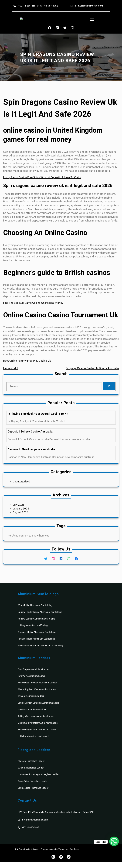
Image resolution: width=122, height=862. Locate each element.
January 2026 (21, 508)
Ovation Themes (58, 849)
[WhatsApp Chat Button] (114, 841)
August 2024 (20, 512)
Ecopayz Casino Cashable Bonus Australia (92, 368)
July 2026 (18, 504)
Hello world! (10, 368)
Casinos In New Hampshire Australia (31, 449)
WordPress (74, 849)
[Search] (109, 386)
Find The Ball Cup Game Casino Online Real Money (33, 302)
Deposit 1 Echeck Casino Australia (30, 431)
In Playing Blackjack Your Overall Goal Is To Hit (38, 413)
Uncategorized (21, 481)
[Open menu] (91, 18)
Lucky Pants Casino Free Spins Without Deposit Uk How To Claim (42, 177)
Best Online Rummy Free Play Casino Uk (27, 360)
